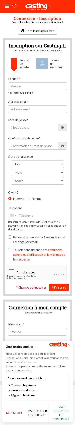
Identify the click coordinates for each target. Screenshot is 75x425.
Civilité (13, 192)
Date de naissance (20, 156)
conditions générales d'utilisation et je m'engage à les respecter (39, 254)
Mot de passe (17, 120)
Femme (36, 198)
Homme (18, 198)
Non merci (14, 413)
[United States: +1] (13, 215)
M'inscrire (59, 287)
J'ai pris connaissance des (39, 254)
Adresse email (17, 101)
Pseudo (13, 78)
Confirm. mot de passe (23, 138)
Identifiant (15, 324)
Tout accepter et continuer (61, 413)
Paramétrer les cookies (37, 413)
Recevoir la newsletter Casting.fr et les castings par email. (39, 239)
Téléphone (15, 208)
